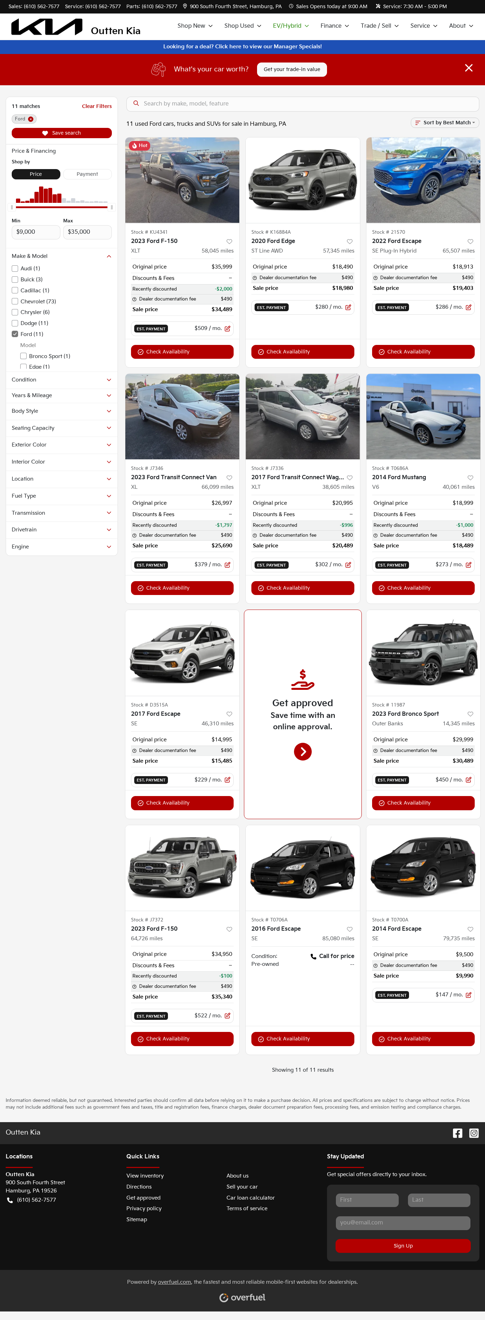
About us (238, 1176)
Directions (139, 1187)
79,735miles (459, 938)
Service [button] (420, 26)
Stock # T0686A (390, 468)
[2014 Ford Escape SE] (423, 868)
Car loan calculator (251, 1198)
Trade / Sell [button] (376, 26)
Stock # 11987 (388, 705)
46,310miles (218, 723)
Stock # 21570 (388, 232)
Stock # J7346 (147, 468)
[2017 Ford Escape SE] (182, 653)
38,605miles (338, 487)
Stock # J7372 (147, 920)
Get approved (143, 1198)
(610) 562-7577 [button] (36, 1200)
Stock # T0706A (269, 920)
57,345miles (338, 251)
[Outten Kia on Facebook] (455, 1133)
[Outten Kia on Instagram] (471, 1133)
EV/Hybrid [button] (287, 26)
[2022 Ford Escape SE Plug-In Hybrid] (423, 180)
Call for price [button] (336, 956)
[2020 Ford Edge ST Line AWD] (303, 180)
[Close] (469, 68)
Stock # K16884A (271, 232)
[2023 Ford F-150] (182, 868)
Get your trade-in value (292, 69)
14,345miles (459, 723)
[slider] (11, 207)
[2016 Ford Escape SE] (303, 868)
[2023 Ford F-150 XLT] (182, 180)
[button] (233, 6)
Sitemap (136, 1219)
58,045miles (218, 251)
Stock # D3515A (149, 705)
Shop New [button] (191, 26)
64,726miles (147, 938)
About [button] (457, 26)
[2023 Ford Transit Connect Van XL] (182, 416)
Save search (66, 133)
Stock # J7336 (267, 468)
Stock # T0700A (390, 920)
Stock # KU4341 (149, 232)
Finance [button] (331, 26)
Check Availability (168, 352)
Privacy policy (144, 1208)
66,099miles (218, 487)
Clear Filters (97, 106)
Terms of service (247, 1208)
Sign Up (403, 1246)
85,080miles (338, 938)
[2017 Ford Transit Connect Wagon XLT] (303, 416)
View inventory (145, 1176)
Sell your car (242, 1187)
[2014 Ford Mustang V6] (423, 416)
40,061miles (459, 487)
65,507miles (459, 251)
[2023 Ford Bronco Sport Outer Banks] (423, 653)
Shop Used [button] (239, 26)
